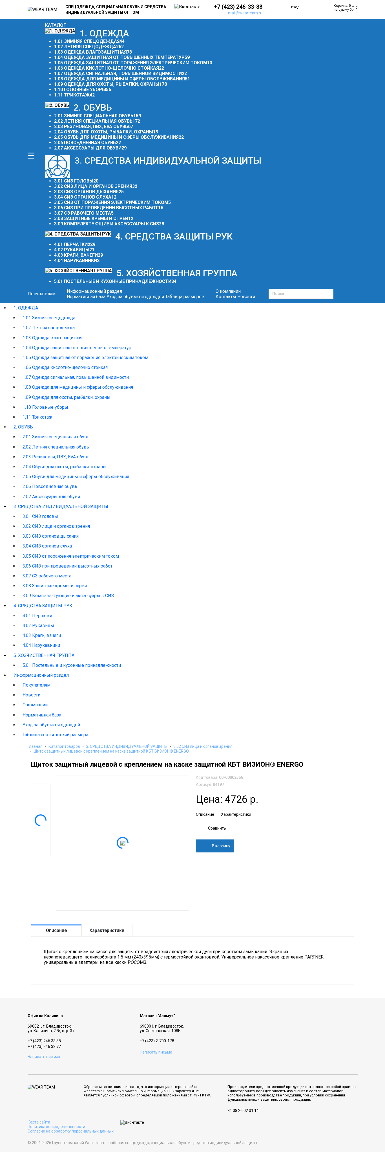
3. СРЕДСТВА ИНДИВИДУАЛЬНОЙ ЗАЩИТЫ (61, 506)
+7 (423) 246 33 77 (44, 1046)
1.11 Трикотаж (72, 95)
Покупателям (42, 293)
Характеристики (236, 814)
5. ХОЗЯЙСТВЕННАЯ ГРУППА (44, 655)
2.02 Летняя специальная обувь (93, 121)
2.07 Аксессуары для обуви (87, 148)
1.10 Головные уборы (80, 89)
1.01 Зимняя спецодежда (85, 41)
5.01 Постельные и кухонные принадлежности (112, 281)
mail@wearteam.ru (245, 13)
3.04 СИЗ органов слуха (82, 197)
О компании (35, 704)
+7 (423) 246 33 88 (44, 1041)
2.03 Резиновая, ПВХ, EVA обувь (91, 126)
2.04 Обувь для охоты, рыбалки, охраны (103, 132)
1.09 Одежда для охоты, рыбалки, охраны (106, 84)
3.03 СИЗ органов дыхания (86, 191)
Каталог (55, 25)
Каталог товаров (64, 746)
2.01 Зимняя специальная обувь (93, 115)
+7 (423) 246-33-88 (238, 7)
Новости (246, 296)
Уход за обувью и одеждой (135, 296)
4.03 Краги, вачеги (76, 255)
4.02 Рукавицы (71, 249)
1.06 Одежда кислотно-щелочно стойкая (106, 68)
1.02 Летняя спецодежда (85, 46)
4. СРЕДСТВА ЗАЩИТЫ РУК (43, 605)
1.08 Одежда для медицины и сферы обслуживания (119, 79)
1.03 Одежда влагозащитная (90, 52)
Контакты (226, 296)
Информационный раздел (41, 675)
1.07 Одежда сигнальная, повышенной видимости (118, 73)
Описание (205, 814)
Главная (35, 746)
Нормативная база (86, 296)
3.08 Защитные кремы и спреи (91, 218)
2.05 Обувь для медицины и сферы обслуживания (116, 137)
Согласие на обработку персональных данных (71, 1131)
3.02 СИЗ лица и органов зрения (93, 186)
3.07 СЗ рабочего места (82, 213)
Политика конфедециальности (56, 1126)
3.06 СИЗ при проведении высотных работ (106, 207)
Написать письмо (44, 1056)
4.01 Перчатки (71, 244)
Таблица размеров (184, 296)
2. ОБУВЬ (23, 427)
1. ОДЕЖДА (26, 308)
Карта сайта (39, 1122)
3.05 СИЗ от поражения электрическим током (111, 202)
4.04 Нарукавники (75, 260)
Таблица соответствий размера (55, 734)
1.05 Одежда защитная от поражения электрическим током (130, 62)
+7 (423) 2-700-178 (157, 1041)
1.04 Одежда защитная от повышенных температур (119, 57)
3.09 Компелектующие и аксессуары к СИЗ (106, 224)
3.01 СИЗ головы (73, 181)
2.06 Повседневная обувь (85, 142)
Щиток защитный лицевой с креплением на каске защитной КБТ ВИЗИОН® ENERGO (111, 751)
